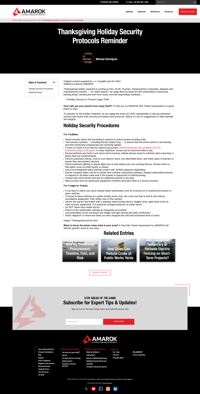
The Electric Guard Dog (71, 352)
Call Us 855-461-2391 (138, 2)
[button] (54, 82)
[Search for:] (176, 2)
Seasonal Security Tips (32, 20)
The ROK (41, 375)
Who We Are (155, 12)
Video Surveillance (92, 352)
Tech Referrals (43, 372)
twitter (86, 389)
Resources (169, 12)
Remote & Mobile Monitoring (96, 358)
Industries (142, 12)
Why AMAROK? (138, 352)
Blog (20, 20)
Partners (116, 355)
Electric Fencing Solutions (70, 349)
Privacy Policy (92, 379)
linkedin (115, 389)
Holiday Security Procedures (41, 89)
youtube (93, 389)
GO (195, 2)
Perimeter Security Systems (69, 365)
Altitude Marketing (107, 383)
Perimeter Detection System (96, 367)
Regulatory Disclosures (46, 364)
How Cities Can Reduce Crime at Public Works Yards (118, 253)
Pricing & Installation (45, 352)
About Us (114, 349)
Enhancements (67, 361)
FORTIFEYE (90, 355)
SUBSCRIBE (119, 322)
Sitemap (120, 379)
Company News (118, 358)
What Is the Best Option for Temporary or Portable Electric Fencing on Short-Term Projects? (157, 247)
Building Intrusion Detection (96, 361)
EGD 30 (64, 356)
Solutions (129, 12)
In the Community (139, 355)
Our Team (116, 352)
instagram (108, 389)
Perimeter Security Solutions (95, 349)
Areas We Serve (110, 2)
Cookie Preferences (127, 379)
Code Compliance (44, 361)
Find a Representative (46, 349)
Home (14, 20)
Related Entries (35, 93)
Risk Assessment (44, 366)
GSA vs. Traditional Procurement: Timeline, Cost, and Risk (80, 251)
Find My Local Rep (188, 12)
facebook (101, 389)
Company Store (43, 369)
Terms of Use (100, 379)
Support (41, 358)
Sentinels (89, 364)
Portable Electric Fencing (71, 358)
